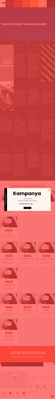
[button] (49, 190)
